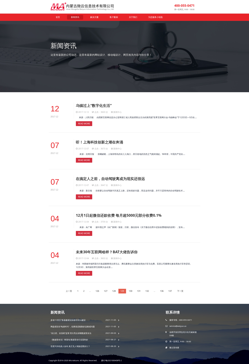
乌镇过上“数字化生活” (94, 105)
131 (139, 291)
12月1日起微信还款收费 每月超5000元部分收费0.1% (118, 215)
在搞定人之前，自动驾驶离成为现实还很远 (110, 178)
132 (147, 291)
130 (130, 291)
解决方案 (94, 17)
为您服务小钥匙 (155, 17)
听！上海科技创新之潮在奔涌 (99, 142)
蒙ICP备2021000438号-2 (111, 360)
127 (105, 291)
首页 (58, 17)
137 (170, 291)
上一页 (69, 291)
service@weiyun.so (177, 326)
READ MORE (84, 123)
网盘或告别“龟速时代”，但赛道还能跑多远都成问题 (73, 326)
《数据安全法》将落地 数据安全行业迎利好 (69, 339)
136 (162, 291)
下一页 (180, 291)
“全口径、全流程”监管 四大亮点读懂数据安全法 (71, 333)
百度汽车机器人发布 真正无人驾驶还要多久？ (70, 346)
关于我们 (133, 17)
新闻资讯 (75, 17)
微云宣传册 (174, 347)
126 (97, 291)
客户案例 (114, 17)
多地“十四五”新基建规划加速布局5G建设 (68, 320)
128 (114, 291)
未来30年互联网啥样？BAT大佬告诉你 (107, 251)
